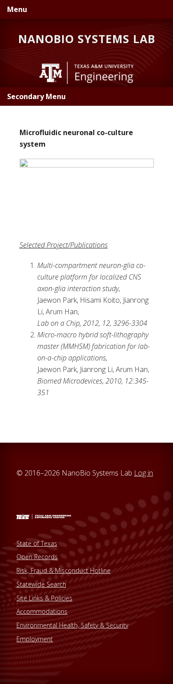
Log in (143, 473)
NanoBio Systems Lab (86, 38)
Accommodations (41, 611)
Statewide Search (41, 584)
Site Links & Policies (44, 598)
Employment (34, 639)
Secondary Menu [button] (36, 96)
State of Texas (36, 543)
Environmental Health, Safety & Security (72, 625)
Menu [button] (17, 9)
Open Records (37, 556)
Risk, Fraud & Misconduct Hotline (63, 570)
